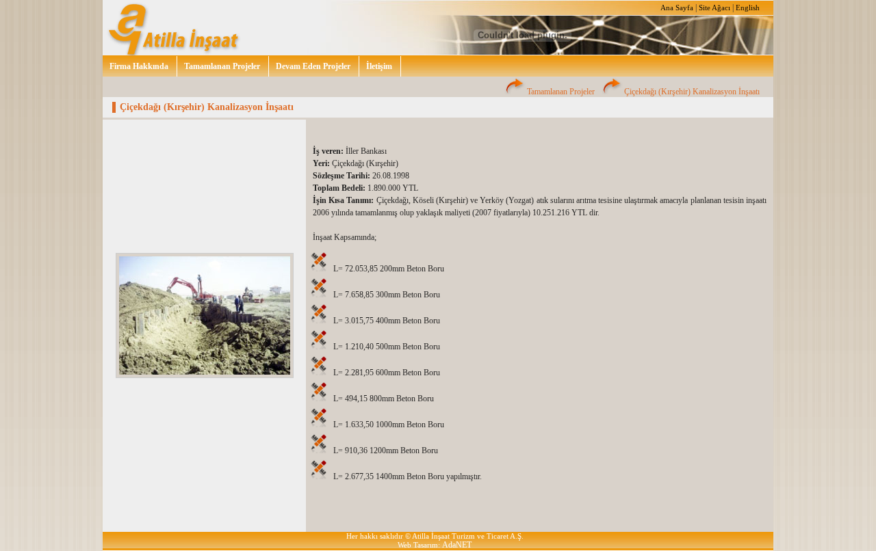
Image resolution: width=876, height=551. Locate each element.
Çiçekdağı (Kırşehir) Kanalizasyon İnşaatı (692, 91)
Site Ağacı (714, 7)
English (748, 7)
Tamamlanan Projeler (561, 91)
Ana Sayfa (676, 7)
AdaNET (457, 545)
